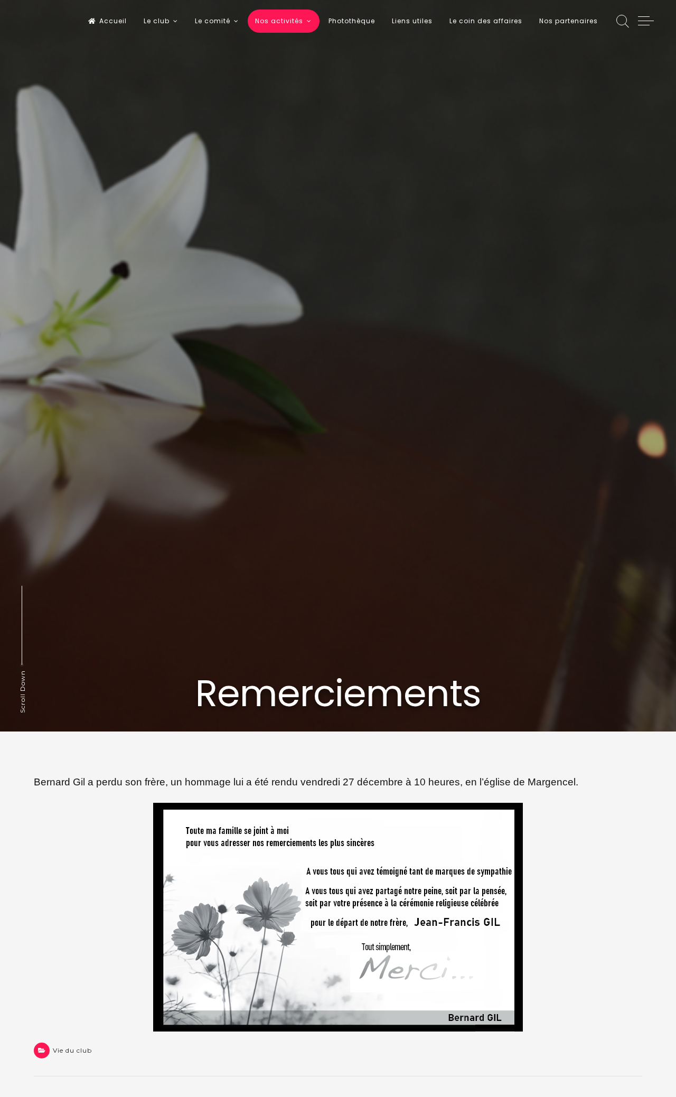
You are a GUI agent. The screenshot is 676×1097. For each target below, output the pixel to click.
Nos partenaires (568, 20)
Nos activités (279, 20)
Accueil (113, 20)
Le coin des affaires (485, 20)
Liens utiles (412, 20)
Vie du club (72, 1050)
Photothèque (351, 20)
